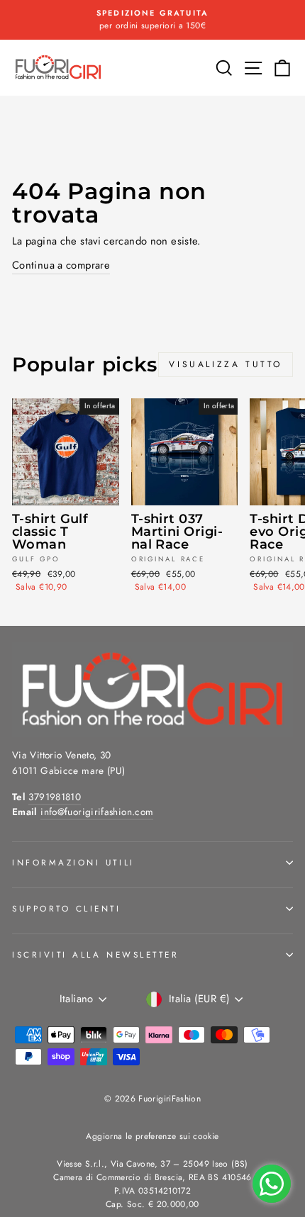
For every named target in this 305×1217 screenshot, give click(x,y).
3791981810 (54, 797)
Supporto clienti (66, 908)
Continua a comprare (61, 265)
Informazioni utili (73, 862)
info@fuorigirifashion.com (96, 811)
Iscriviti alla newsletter (95, 954)
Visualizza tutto (225, 364)
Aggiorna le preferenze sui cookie (152, 1136)
